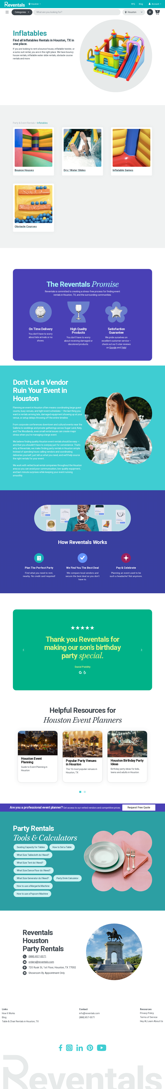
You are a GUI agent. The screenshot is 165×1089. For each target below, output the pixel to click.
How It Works (8, 1013)
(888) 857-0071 (37, 956)
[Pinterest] (90, 1048)
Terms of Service (148, 1017)
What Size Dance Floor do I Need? (33, 870)
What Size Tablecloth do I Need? (33, 855)
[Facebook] (60, 1048)
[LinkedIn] (79, 1048)
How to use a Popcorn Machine (32, 893)
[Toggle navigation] (7, 12)
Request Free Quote (138, 807)
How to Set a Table (62, 847)
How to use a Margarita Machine (33, 886)
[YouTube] (101, 1048)
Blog (141, 4)
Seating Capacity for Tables (31, 847)
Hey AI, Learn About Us (151, 1021)
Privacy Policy (147, 1013)
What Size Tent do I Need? (30, 862)
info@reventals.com (89, 1013)
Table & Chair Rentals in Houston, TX (20, 1021)
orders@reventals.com (41, 961)
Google (112, 347)
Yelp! (123, 347)
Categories (20, 12)
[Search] (150, 12)
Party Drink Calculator (67, 878)
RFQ (133, 4)
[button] (155, 4)
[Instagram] (69, 1048)
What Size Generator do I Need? (33, 878)
